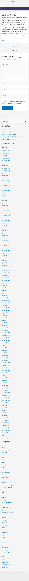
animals (4, 455)
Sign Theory (5, 547)
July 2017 (4, 195)
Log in (3, 559)
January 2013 (5, 330)
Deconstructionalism (7, 487)
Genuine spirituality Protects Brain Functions (13, 136)
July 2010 (4, 405)
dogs (3, 492)
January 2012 (5, 360)
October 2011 (5, 367)
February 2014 (5, 298)
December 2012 (6, 332)
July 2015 (4, 255)
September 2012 (6, 340)
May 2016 (4, 230)
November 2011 (6, 365)
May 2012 (4, 350)
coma (3, 475)
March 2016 (5, 235)
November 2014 (6, 275)
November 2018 (6, 170)
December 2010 (6, 392)
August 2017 (5, 193)
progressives (5, 535)
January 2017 (5, 210)
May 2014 (4, 290)
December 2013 (6, 303)
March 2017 (5, 205)
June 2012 (4, 348)
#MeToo (4, 445)
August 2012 (5, 342)
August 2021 (5, 163)
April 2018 (4, 173)
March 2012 (5, 355)
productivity (5, 532)
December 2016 (6, 213)
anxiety (3, 457)
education (4, 497)
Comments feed (6, 564)
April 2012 (4, 352)
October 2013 (5, 308)
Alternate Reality (6, 450)
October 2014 (5, 278)
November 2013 (6, 305)
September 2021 (6, 160)
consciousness (5, 477)
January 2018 (5, 180)
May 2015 (4, 260)
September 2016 (6, 220)
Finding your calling (7, 502)
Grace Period (5, 129)
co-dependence (6, 472)
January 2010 (5, 420)
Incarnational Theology (8, 512)
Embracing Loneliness (7, 131)
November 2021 (6, 155)
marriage (4, 520)
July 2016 (4, 225)
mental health (5, 522)
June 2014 (4, 288)
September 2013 (6, 310)
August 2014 (5, 283)
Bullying (4, 465)
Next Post (14, 50)
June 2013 (4, 318)
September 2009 (6, 430)
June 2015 (4, 258)
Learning (4, 517)
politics (3, 530)
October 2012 (5, 338)
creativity (4, 482)
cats (3, 467)
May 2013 (4, 320)
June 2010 (4, 407)
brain (3, 462)
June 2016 (4, 228)
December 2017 (6, 183)
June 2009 (4, 437)
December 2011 (6, 363)
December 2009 (6, 422)
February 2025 (5, 150)
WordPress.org (5, 567)
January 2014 (5, 300)
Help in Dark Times (6, 507)
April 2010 (4, 412)
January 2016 (5, 240)
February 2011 (5, 387)
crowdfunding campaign (8, 485)
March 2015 (5, 265)
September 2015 (6, 250)
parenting (4, 525)
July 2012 (4, 345)
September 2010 (6, 400)
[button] (14, 5)
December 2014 (6, 273)
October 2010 (5, 397)
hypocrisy (4, 510)
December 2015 (6, 243)
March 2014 (5, 295)
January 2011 (5, 390)
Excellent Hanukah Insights (9, 134)
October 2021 (5, 158)
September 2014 (6, 280)
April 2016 (4, 233)
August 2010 (5, 402)
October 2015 (5, 248)
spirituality (4, 550)
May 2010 (4, 410)
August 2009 (5, 432)
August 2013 (5, 313)
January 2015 (5, 270)
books (3, 460)
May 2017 (4, 200)
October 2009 (5, 427)
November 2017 (6, 185)
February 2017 (5, 208)
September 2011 (6, 370)
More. (3, 40)
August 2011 (5, 372)
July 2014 (4, 285)
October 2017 (5, 188)
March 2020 (5, 165)
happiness (4, 505)
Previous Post (14, 46)
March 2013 (5, 325)
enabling (4, 500)
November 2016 (6, 215)
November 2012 (6, 335)
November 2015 (6, 245)
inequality (4, 515)
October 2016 (5, 218)
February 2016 (5, 238)
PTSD (3, 537)
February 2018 (5, 178)
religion (3, 542)
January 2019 (5, 168)
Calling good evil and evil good (9, 139)
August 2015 (5, 253)
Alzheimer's (5, 452)
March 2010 (5, 415)
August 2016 (5, 223)
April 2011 (4, 382)
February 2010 (5, 417)
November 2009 (6, 425)
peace (3, 527)
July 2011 (4, 375)
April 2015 (4, 263)
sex (2, 545)
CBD (3, 470)
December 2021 (6, 153)
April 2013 (4, 323)
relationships (5, 540)
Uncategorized (16, 17)
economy (4, 495)
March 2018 (5, 175)
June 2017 (4, 198)
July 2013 (4, 315)
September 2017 (6, 190)
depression (4, 490)
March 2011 (5, 385)
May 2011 (4, 380)
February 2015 (5, 268)
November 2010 (6, 395)
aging (3, 447)
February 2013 (5, 328)
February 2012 (5, 357)
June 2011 (4, 377)
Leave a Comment (6, 17)
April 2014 (4, 293)
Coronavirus (5, 480)
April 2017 (4, 203)
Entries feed (5, 562)
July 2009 (4, 435)
